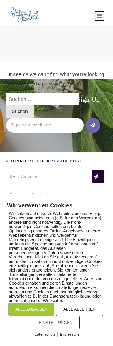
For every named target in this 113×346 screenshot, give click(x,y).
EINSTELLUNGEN (55, 322)
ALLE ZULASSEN (31, 309)
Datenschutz (45, 334)
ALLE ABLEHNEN (79, 309)
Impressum (69, 334)
